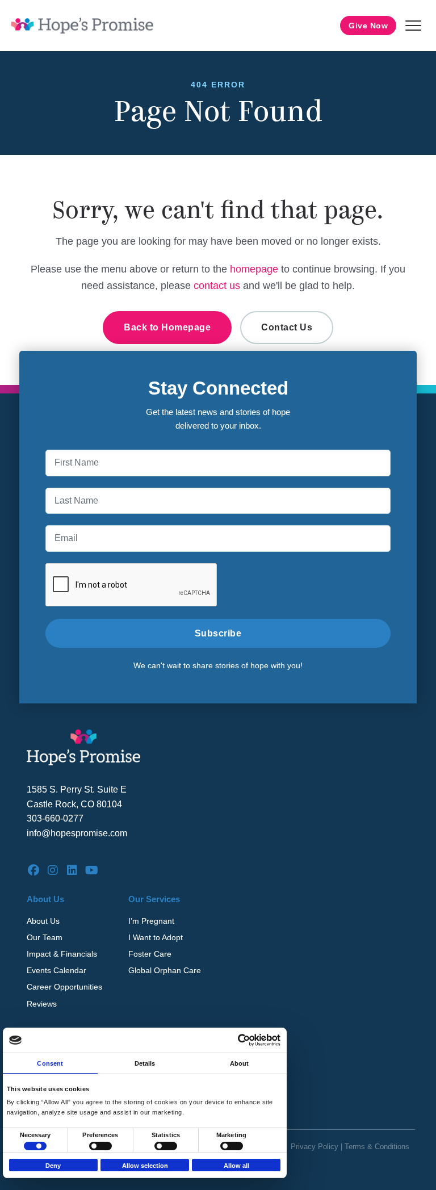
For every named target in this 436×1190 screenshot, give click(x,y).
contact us (217, 285)
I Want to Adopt (155, 937)
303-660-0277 (55, 818)
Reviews (42, 1003)
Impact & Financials (62, 953)
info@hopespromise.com (77, 833)
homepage (254, 269)
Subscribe (218, 633)
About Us (43, 920)
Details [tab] (145, 1063)
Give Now (368, 25)
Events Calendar (56, 970)
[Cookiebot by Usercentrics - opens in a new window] (230, 1040)
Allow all (236, 1165)
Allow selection (145, 1165)
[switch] (100, 1146)
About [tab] (239, 1063)
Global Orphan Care (164, 970)
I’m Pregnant (151, 920)
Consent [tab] (50, 1063)
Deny (53, 1165)
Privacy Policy (314, 1146)
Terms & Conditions (377, 1146)
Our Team (44, 937)
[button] (413, 25)
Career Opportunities (64, 986)
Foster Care (149, 953)
